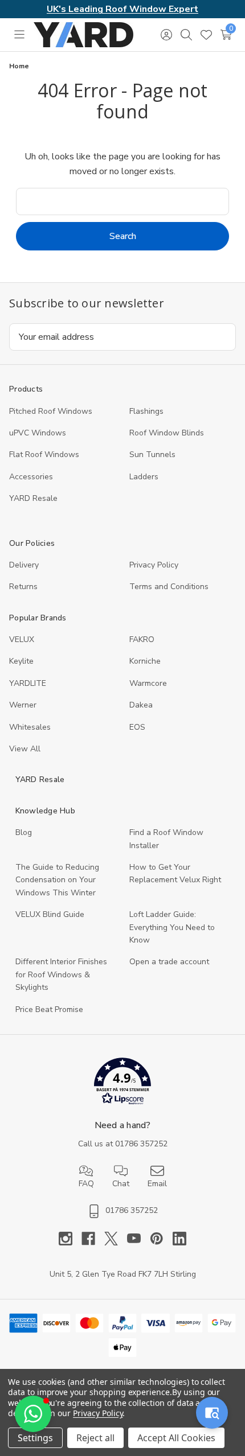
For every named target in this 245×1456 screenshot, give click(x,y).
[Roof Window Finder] (212, 1413)
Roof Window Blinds (166, 432)
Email (157, 1183)
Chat (120, 1183)
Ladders (143, 476)
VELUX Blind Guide (49, 914)
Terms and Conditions (169, 586)
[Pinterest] (161, 1238)
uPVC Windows (37, 432)
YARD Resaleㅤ (33, 498)
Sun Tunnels (152, 454)
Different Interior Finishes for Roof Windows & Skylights (61, 974)
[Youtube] (138, 1238)
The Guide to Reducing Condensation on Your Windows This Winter (57, 880)
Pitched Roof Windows (50, 411)
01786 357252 (141, 1143)
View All (24, 748)
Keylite (21, 661)
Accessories (31, 476)
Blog (23, 832)
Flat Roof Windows (44, 454)
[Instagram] (70, 1238)
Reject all (95, 1438)
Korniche (145, 661)
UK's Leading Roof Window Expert (122, 9)
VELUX (21, 639)
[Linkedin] (179, 1238)
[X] (115, 1238)
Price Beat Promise (49, 1009)
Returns (23, 586)
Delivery (24, 565)
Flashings (146, 411)
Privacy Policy (153, 565)
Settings (35, 1438)
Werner (22, 705)
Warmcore (148, 683)
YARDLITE (27, 683)
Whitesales (30, 727)
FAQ (86, 1183)
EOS (137, 727)
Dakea (141, 705)
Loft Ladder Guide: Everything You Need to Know (172, 927)
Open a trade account (169, 961)
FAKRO (141, 639)
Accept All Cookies (176, 1438)
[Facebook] (92, 1238)
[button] (123, 1083)
